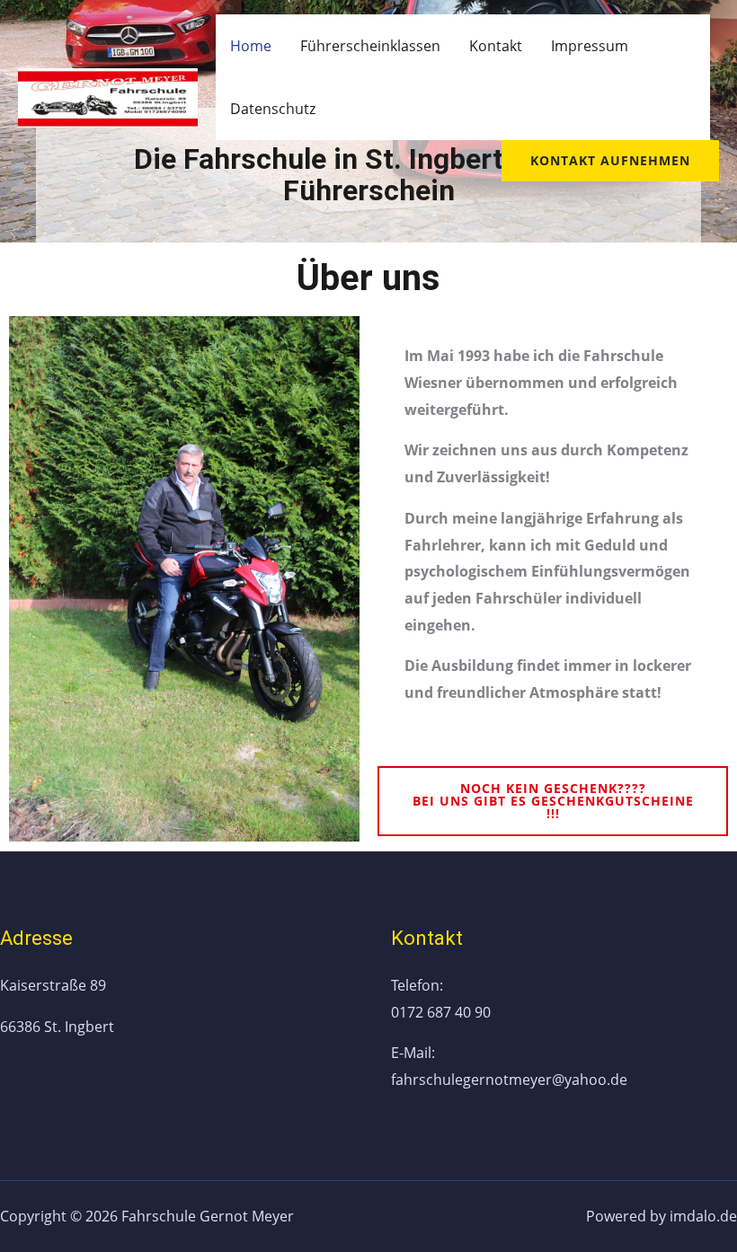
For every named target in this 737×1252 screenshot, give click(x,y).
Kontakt (495, 46)
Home (250, 46)
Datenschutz (272, 109)
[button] (552, 801)
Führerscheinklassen (370, 46)
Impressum (589, 46)
